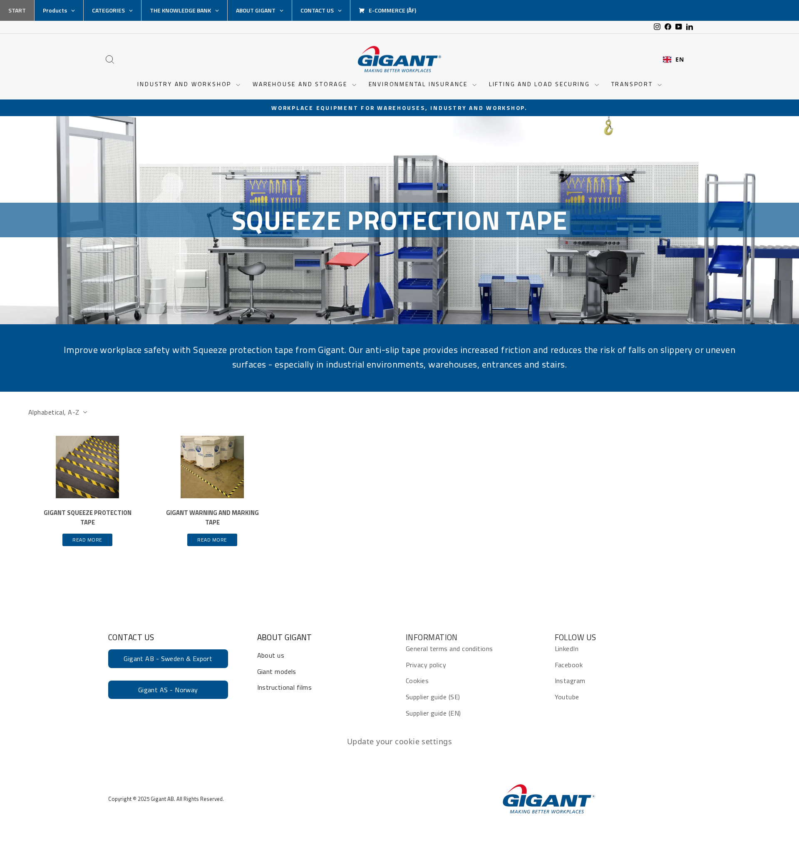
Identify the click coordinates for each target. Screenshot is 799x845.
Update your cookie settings (399, 741)
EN (679, 59)
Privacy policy (426, 665)
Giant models (276, 671)
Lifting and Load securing (541, 84)
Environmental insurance (419, 84)
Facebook (569, 665)
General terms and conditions (449, 649)
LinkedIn (567, 649)
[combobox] (673, 59)
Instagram (570, 681)
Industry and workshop (185, 84)
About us (271, 655)
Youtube (567, 697)
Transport (633, 84)
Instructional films (284, 687)
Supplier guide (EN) (433, 713)
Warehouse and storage (301, 84)
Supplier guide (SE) (433, 697)
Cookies (417, 681)
